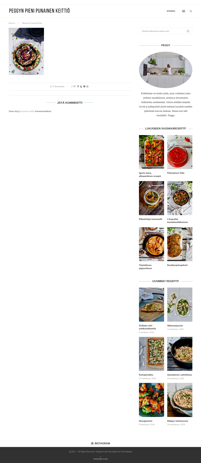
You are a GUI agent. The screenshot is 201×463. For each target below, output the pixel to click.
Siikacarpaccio (175, 325)
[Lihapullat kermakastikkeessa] (179, 198)
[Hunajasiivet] (151, 400)
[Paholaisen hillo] (179, 152)
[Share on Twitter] (81, 86)
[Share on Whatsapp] (87, 86)
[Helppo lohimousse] (179, 400)
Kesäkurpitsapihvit (177, 265)
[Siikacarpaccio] (179, 304)
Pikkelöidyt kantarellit (150, 219)
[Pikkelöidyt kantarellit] (151, 198)
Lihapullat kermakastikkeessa (177, 220)
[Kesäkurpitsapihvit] (179, 244)
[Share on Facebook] (78, 86)
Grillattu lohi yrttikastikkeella (147, 327)
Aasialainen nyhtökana (179, 374)
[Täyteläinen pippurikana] (151, 244)
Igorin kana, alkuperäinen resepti (150, 174)
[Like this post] (74, 86)
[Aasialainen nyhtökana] (179, 354)
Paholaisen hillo (176, 173)
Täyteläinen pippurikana (145, 267)
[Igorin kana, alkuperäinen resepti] (151, 152)
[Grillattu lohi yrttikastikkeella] (151, 304)
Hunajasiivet (145, 421)
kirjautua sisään (27, 111)
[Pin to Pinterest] (84, 86)
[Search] (190, 11)
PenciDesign (126, 451)
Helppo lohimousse (177, 421)
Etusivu (171, 11)
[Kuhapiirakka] (151, 354)
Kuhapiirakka (146, 374)
